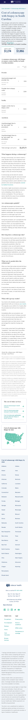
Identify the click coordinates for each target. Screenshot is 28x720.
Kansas (17, 475)
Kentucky (17, 479)
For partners (7, 619)
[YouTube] (18, 610)
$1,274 (7, 50)
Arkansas (4, 479)
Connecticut (5, 492)
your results (23, 304)
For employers (8, 622)
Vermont (17, 544)
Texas (16, 536)
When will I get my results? (11, 298)
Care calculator (6, 8)
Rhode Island (5, 575)
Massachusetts (19, 496)
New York (4, 544)
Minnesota (18, 505)
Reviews (6, 626)
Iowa (16, 470)
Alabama (4, 466)
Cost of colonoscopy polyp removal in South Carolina (11, 411)
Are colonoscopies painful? (11, 203)
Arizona (4, 475)
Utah (16, 540)
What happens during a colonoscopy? (14, 154)
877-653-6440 (18, 590)
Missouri (17, 514)
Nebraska (4, 523)
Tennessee (18, 531)
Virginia (17, 549)
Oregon (4, 566)
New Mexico (5, 540)
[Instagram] (8, 610)
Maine (16, 488)
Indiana (17, 466)
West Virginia (18, 557)
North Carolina (6, 549)
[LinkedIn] (11, 610)
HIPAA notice (18, 628)
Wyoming (17, 566)
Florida (3, 501)
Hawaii (3, 509)
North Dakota (5, 553)
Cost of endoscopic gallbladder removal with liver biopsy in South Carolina (12, 417)
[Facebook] (4, 610)
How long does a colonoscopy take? (13, 235)
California (4, 483)
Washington (18, 553)
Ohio (3, 557)
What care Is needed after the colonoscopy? (11, 262)
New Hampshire (6, 531)
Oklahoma (4, 562)
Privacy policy (18, 619)
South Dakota (18, 527)
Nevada (4, 527)
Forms (6, 629)
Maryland (17, 492)
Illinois (3, 518)
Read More (10, 43)
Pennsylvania (5, 571)
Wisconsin (18, 562)
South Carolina (19, 523)
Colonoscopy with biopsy (18, 8)
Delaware (4, 496)
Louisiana (17, 483)
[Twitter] (15, 610)
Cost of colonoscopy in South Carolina (12, 406)
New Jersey (5, 536)
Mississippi (18, 509)
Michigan (17, 501)
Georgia (4, 505)
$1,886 (20, 50)
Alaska (3, 470)
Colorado (4, 488)
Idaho (3, 514)
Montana (17, 518)
